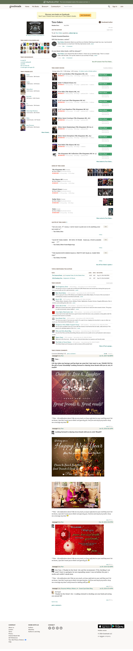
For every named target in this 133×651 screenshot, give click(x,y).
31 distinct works (83, 71)
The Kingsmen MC (58, 169)
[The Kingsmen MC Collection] (54, 156)
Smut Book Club (60, 318)
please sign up (73, 33)
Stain (54, 209)
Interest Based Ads (14, 635)
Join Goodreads (85, 15)
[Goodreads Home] (15, 6)
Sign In (115, 6)
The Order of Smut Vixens (64, 342)
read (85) (23, 63)
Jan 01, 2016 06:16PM (106, 428)
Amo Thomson (30, 125)
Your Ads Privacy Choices (16, 640)
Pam (62, 356)
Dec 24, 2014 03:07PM (106, 522)
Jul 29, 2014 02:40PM (106, 566)
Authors (30, 627)
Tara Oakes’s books (58, 68)
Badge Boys (56, 199)
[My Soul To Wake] (110, 215)
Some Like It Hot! (61, 305)
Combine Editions (108, 68)
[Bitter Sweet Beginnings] (54, 133)
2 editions (91, 102)
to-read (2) (23, 60)
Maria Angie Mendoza (32, 110)
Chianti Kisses (57, 189)
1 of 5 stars (102, 79)
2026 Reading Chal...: (57, 278)
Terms (10, 631)
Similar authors (93, 71)
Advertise (31, 629)
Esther (28, 74)
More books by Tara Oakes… (104, 161)
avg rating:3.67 (40, 35)
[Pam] (53, 360)
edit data (110, 27)
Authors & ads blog (34, 631)
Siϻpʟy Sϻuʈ (59, 337)
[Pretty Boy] (105, 205)
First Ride (63, 257)
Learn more (110, 29)
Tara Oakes (59, 33)
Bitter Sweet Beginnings (67, 244)
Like (106, 226)
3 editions (92, 75)
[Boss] (105, 195)
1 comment (69, 46)
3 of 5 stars (105, 79)
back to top (55, 601)
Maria (27, 118)
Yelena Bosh (29, 89)
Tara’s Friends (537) (27, 71)
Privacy (11, 633)
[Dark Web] (110, 205)
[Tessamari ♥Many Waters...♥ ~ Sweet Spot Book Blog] (53, 593)
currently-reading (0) (26, 62)
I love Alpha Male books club (64, 312)
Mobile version (102, 630)
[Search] (109, 7)
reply (107, 426)
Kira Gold (28, 96)
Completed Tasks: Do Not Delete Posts (75, 275)
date (105, 353)
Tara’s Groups (56, 283)
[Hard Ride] (54, 150)
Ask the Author (57, 29)
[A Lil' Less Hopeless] (54, 115)
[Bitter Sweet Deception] (54, 141)
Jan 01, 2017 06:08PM (106, 356)
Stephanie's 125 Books (69, 278)
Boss (61, 231)
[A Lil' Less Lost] (54, 106)
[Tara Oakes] (35, 33)
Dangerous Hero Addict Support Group (67, 324)
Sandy (28, 82)
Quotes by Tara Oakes (59, 222)
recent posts (109, 283)
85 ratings (28, 35)
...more (76, 290)
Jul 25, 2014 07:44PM (106, 588)
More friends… (46, 132)
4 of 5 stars (106, 79)
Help (10, 642)
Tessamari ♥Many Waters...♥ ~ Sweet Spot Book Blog (77, 588)
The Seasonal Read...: (57, 275)
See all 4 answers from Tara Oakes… (102, 61)
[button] (45, 6)
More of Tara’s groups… (106, 346)
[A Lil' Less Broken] (54, 80)
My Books (35, 6)
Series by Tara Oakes (58, 165)
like (63, 46)
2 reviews (34, 35)
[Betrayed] (110, 195)
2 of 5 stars (104, 79)
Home (27, 6)
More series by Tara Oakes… (104, 218)
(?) (66, 222)
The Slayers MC (57, 179)
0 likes (100, 234)
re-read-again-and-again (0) (27, 67)
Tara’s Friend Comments (59, 350)
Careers (11, 629)
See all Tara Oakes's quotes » (104, 264)
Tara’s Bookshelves (27, 57)
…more (92, 44)
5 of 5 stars (108, 79)
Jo (27, 103)
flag (112, 46)
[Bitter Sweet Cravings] (54, 124)
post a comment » (71, 353)
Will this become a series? (60, 39)
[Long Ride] (110, 185)
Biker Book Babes (60, 293)
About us (11, 627)
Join (121, 6)
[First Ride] (54, 97)
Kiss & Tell (59, 299)
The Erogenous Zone (62, 286)
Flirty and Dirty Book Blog (63, 331)
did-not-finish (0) (25, 65)
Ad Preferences (13, 638)
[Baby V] (54, 88)
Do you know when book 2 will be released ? (66, 51)
